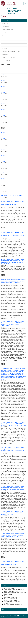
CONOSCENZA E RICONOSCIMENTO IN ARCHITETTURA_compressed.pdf (14, 590)
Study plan (4, 32)
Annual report (5, 48)
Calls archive (5, 54)
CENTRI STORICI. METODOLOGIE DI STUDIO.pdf (13, 602)
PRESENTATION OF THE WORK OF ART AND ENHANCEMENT (15, 593)
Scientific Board (5, 26)
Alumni (3, 45)
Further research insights (8, 57)
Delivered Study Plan (7, 36)
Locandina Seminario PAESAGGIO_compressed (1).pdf (12, 596)
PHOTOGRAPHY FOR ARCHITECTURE (10, 190)
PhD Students (5, 42)
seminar (3, 75)
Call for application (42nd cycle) (9, 29)
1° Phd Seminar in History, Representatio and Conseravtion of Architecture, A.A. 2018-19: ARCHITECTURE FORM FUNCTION (12, 563)
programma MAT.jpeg (9, 588)
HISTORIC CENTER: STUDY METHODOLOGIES (12, 195)
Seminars (4, 39)
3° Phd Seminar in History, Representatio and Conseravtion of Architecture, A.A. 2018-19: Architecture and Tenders (12, 513)
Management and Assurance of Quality (11, 51)
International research (7, 60)
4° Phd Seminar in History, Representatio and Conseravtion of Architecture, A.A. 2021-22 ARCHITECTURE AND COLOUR (12, 203)
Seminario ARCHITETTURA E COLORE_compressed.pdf (11, 599)
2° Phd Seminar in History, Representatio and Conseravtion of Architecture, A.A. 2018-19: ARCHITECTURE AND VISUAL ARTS (12, 535)
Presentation (5, 23)
